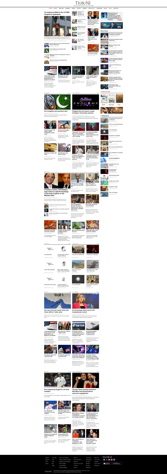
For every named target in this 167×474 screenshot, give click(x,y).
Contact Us (76, 465)
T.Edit (53, 459)
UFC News (88, 461)
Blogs (105, 8)
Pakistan (61, 8)
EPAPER (92, 5)
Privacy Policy (97, 459)
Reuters (45, 314)
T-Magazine (99, 8)
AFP (45, 393)
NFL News (88, 465)
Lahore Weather (62, 465)
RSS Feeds (76, 461)
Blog (53, 463)
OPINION (46, 243)
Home (50, 8)
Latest (55, 8)
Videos (53, 465)
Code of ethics (97, 463)
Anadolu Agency (50, 314)
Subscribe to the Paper (78, 463)
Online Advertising (77, 459)
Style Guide (96, 457)
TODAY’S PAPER (77, 5)
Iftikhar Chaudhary (53, 40)
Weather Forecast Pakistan (64, 461)
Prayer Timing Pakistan (64, 457)
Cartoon (115, 8)
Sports (79, 8)
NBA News (88, 463)
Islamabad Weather (63, 467)
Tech (110, 8)
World (73, 8)
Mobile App (96, 465)
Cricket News (88, 457)
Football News (89, 459)
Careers (75, 467)
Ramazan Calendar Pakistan (65, 459)
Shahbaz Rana (46, 113)
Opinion (85, 8)
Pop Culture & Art (75, 115)
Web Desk (46, 197)
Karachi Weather (62, 463)
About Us (75, 457)
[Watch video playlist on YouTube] (112, 25)
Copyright (96, 461)
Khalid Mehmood (47, 40)
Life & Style (91, 8)
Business (67, 8)
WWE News (88, 467)
